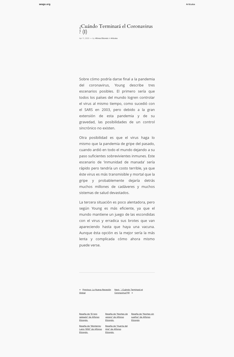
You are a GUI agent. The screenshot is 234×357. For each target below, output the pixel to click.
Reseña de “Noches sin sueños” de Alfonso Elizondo (142, 317)
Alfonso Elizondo (101, 38)
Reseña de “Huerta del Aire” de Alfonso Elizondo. (116, 329)
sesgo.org (44, 4)
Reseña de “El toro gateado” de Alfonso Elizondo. (89, 317)
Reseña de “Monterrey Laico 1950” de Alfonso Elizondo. (90, 329)
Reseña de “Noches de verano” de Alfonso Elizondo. (116, 317)
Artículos (114, 38)
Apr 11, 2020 (84, 38)
